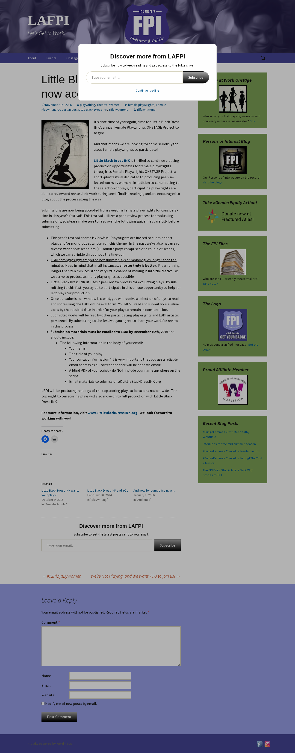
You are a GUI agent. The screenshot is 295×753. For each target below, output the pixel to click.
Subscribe (196, 77)
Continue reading (147, 90)
